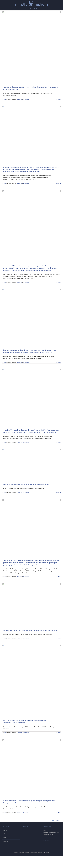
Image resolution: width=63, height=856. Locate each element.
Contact (5, 841)
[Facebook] (43, 844)
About (5, 834)
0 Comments (26, 99)
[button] (40, 8)
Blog (4, 837)
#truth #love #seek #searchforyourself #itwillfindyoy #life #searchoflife (25, 484)
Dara (5, 99)
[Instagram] (45, 844)
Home (5, 830)
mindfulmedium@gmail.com (51, 832)
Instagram (19, 99)
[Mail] (47, 844)
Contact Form (50, 834)
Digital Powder (46, 852)
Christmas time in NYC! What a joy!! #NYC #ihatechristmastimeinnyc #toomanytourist (30, 630)
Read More (58, 99)
